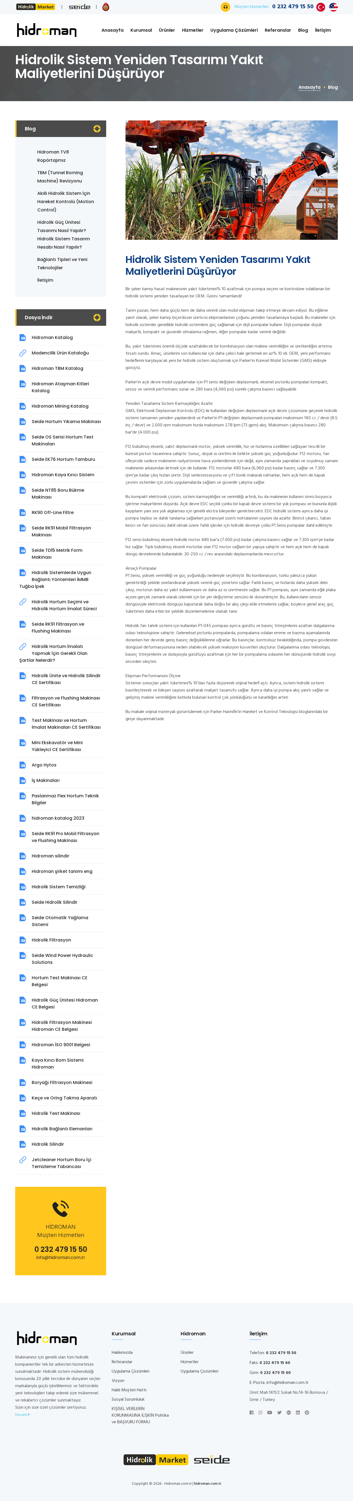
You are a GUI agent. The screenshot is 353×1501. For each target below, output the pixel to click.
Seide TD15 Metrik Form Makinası (57, 553)
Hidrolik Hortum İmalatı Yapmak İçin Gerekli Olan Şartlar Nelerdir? (53, 653)
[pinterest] (307, 1413)
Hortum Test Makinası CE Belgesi (59, 981)
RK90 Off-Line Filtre (53, 512)
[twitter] (279, 1413)
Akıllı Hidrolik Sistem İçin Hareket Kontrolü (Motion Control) (65, 201)
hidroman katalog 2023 (58, 818)
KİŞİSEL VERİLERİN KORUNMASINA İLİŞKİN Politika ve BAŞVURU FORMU (140, 1415)
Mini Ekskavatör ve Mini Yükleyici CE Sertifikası (57, 746)
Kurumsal (141, 30)
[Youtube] (269, 1413)
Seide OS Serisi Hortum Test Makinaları (62, 440)
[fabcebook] (251, 1413)
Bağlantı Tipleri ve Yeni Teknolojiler (62, 263)
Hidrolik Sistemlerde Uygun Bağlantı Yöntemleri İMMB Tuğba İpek (55, 579)
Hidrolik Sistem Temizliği (58, 887)
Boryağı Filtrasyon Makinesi (62, 1082)
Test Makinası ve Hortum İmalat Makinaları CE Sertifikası (66, 723)
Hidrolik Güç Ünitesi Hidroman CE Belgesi (65, 1003)
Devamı (21, 1415)
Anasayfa (112, 30)
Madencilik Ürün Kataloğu (60, 353)
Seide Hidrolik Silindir (54, 902)
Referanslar (278, 30)
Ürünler (167, 30)
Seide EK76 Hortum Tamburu (63, 459)
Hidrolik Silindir (48, 1144)
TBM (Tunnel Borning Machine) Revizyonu (60, 177)
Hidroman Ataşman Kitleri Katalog (60, 387)
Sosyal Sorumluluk (128, 1399)
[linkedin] (298, 1413)
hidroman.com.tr (207, 1484)
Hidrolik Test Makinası (56, 1113)
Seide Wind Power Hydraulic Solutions (62, 958)
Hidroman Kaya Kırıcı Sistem (63, 475)
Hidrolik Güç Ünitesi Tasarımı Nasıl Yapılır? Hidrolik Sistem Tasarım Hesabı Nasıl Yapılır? (63, 234)
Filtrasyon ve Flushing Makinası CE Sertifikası (66, 701)
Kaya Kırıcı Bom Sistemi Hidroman (58, 1063)
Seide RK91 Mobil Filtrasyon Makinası (61, 531)
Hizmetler (193, 30)
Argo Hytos (44, 765)
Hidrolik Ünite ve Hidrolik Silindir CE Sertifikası (66, 679)
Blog (303, 30)
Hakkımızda (122, 1352)
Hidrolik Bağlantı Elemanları (62, 1129)
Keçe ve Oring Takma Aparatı (64, 1098)
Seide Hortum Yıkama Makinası (66, 421)
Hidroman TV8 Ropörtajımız (53, 156)
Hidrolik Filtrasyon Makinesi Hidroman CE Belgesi (62, 1025)
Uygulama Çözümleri (234, 30)
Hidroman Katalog (52, 337)
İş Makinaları (46, 780)
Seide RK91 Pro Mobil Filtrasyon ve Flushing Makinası (65, 837)
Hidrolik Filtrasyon (51, 940)
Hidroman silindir (50, 856)
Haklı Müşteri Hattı (129, 1390)
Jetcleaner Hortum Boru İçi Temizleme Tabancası (61, 1163)
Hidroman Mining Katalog (60, 406)
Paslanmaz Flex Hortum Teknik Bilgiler (65, 799)
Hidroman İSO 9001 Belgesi (61, 1045)
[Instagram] (260, 1413)
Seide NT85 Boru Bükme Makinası (58, 493)
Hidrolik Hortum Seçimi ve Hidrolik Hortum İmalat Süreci (64, 605)
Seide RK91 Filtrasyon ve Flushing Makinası (58, 627)
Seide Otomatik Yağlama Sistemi (60, 921)
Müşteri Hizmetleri (274, 7)
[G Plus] (289, 1413)
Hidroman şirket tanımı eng (62, 871)
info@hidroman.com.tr (60, 1257)
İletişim (323, 30)
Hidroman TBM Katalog (57, 368)
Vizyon (118, 1381)
